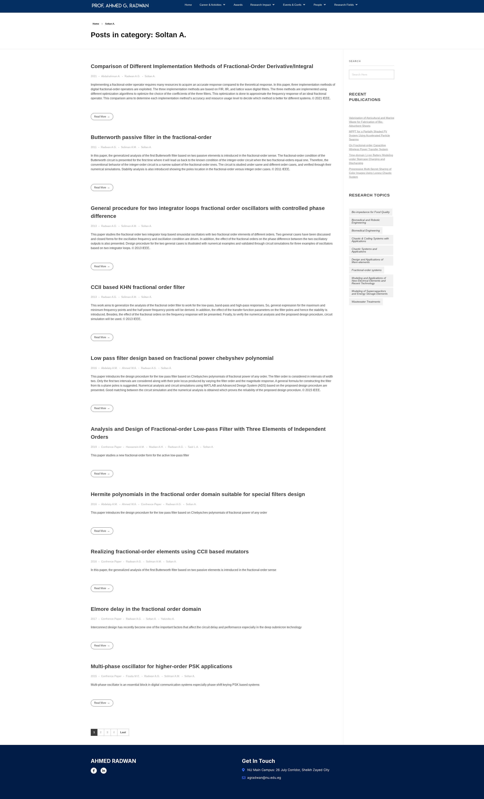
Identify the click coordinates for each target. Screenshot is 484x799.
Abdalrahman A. (110, 76)
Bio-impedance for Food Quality (371, 212)
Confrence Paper (111, 446)
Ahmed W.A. (129, 368)
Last (123, 732)
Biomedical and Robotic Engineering (366, 221)
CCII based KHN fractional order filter (138, 287)
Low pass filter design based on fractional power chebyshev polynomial (182, 358)
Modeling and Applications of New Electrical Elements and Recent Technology (369, 280)
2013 (94, 226)
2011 (94, 147)
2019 (94, 446)
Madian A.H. (156, 446)
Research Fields (344, 4)
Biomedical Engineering (366, 230)
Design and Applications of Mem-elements (367, 261)
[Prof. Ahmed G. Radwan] (120, 5)
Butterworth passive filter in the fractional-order (151, 137)
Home (188, 4)
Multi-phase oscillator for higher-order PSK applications (161, 666)
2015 (94, 676)
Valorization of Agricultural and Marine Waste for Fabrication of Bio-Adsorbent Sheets (371, 121)
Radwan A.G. (132, 76)
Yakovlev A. (168, 618)
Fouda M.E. (133, 676)
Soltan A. (150, 76)
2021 (94, 76)
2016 (94, 368)
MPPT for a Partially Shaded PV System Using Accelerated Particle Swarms (369, 135)
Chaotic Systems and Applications (364, 250)
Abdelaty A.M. (109, 368)
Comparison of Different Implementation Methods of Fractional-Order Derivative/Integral (202, 66)
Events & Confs (292, 4)
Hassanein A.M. (135, 446)
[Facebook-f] (94, 771)
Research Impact (260, 4)
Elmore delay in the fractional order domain (146, 609)
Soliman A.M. (129, 147)
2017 (94, 618)
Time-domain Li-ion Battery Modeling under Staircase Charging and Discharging (371, 159)
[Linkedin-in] (104, 771)
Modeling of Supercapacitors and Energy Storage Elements (370, 292)
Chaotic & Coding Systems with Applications (370, 240)
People (318, 4)
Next (114, 732)
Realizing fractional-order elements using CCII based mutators (170, 551)
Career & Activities (210, 4)
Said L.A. (193, 446)
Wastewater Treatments (366, 301)
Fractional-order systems (367, 270)
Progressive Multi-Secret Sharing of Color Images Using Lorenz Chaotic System (370, 172)
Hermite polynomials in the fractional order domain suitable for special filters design (198, 494)
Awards (238, 4)
